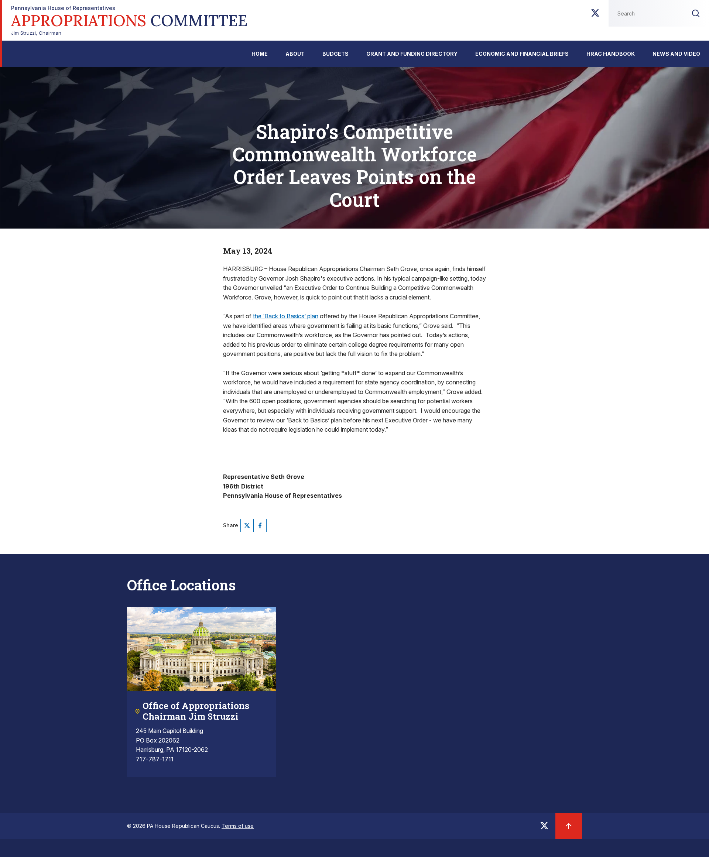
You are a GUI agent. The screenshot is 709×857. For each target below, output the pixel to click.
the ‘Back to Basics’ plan (285, 316)
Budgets (335, 54)
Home (259, 54)
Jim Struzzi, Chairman (129, 20)
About (295, 54)
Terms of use (238, 826)
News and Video (676, 54)
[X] (595, 15)
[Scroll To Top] (568, 826)
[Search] (695, 13)
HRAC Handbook (610, 54)
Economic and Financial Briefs (522, 54)
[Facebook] (260, 525)
